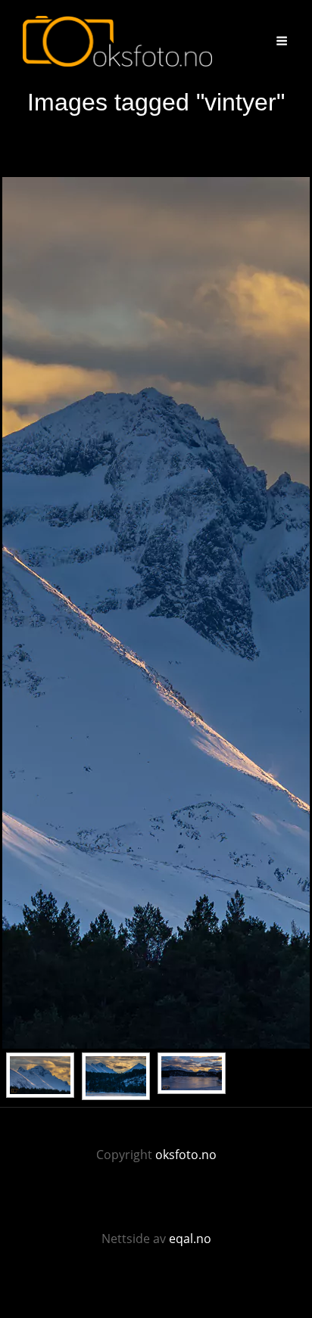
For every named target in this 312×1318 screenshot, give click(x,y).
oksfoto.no (186, 1154)
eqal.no (190, 1238)
